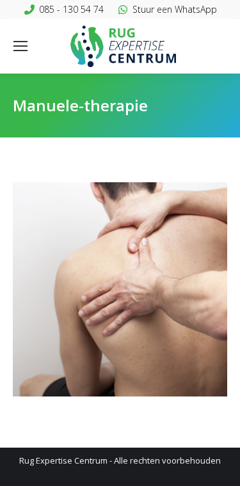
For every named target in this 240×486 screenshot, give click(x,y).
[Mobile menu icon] (20, 46)
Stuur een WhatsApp (174, 9)
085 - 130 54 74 (71, 9)
